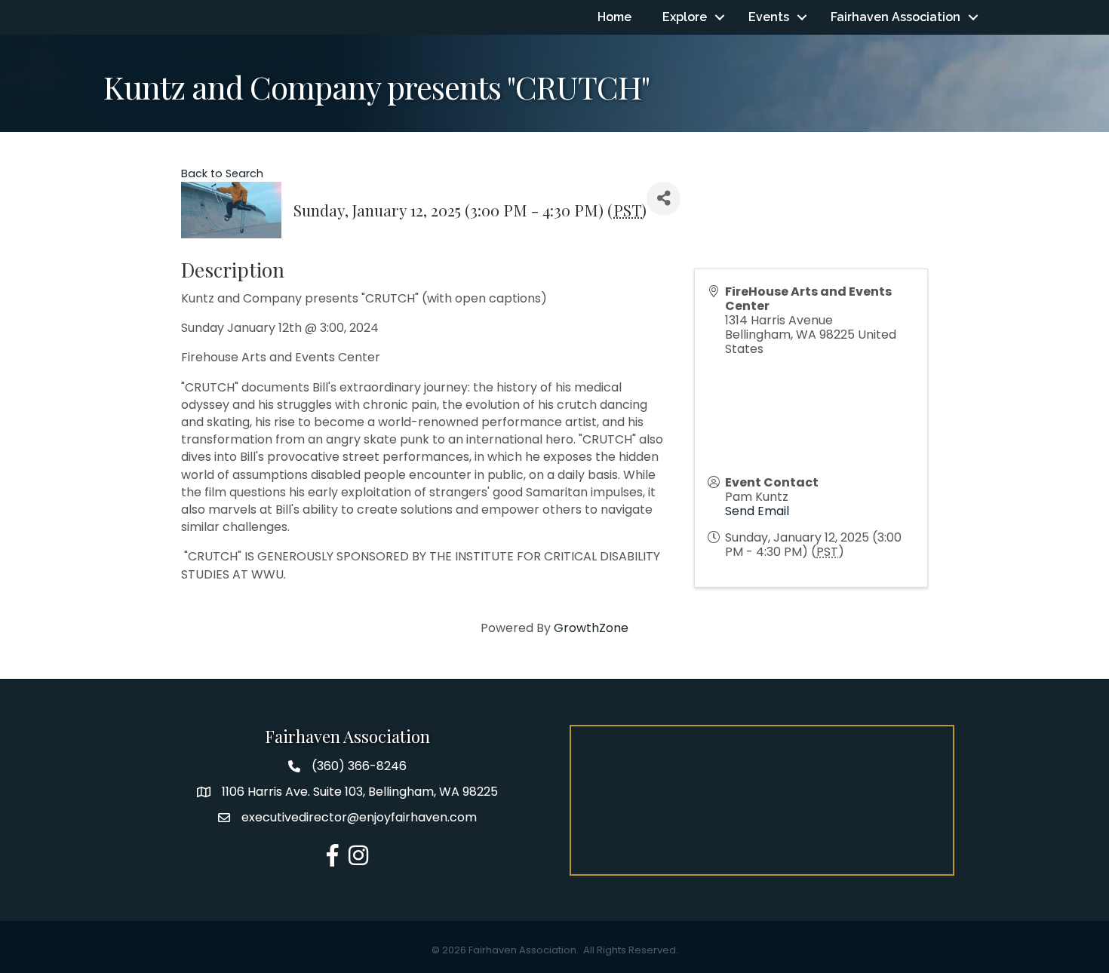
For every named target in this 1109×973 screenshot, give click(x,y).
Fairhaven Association (895, 17)
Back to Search (222, 173)
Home (614, 17)
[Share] (663, 199)
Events (768, 17)
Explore (684, 17)
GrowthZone (591, 628)
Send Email (757, 511)
